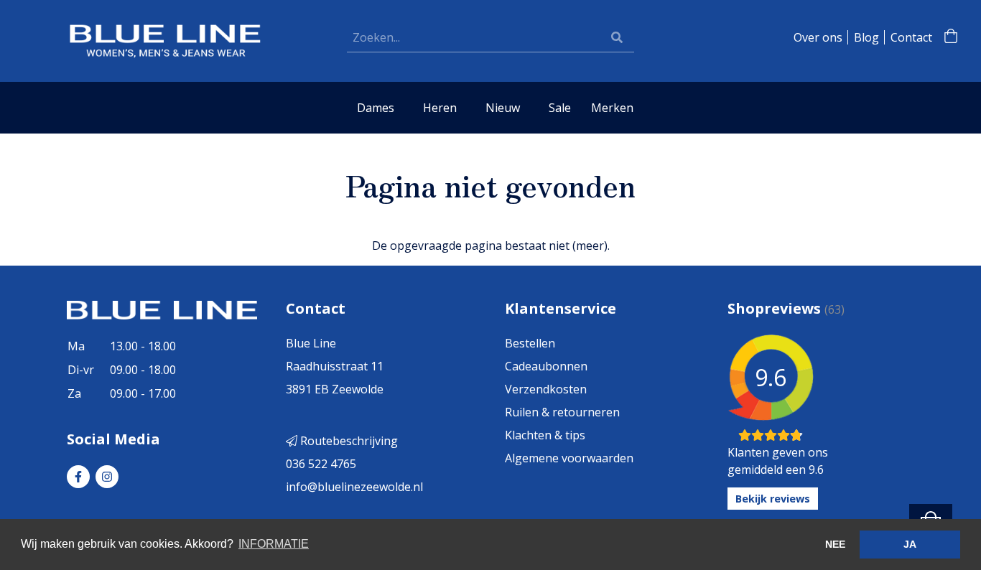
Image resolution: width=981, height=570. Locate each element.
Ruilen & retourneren (562, 412)
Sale (560, 108)
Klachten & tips (545, 435)
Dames (375, 108)
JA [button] (909, 544)
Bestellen (530, 343)
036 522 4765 (321, 464)
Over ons (818, 37)
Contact (911, 37)
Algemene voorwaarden (569, 458)
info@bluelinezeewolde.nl (354, 487)
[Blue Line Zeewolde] (163, 39)
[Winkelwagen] (951, 37)
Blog (866, 37)
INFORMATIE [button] (273, 544)
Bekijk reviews (772, 498)
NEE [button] (835, 544)
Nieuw (502, 108)
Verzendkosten (546, 389)
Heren (440, 108)
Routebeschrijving (347, 441)
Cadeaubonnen (546, 366)
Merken (612, 108)
